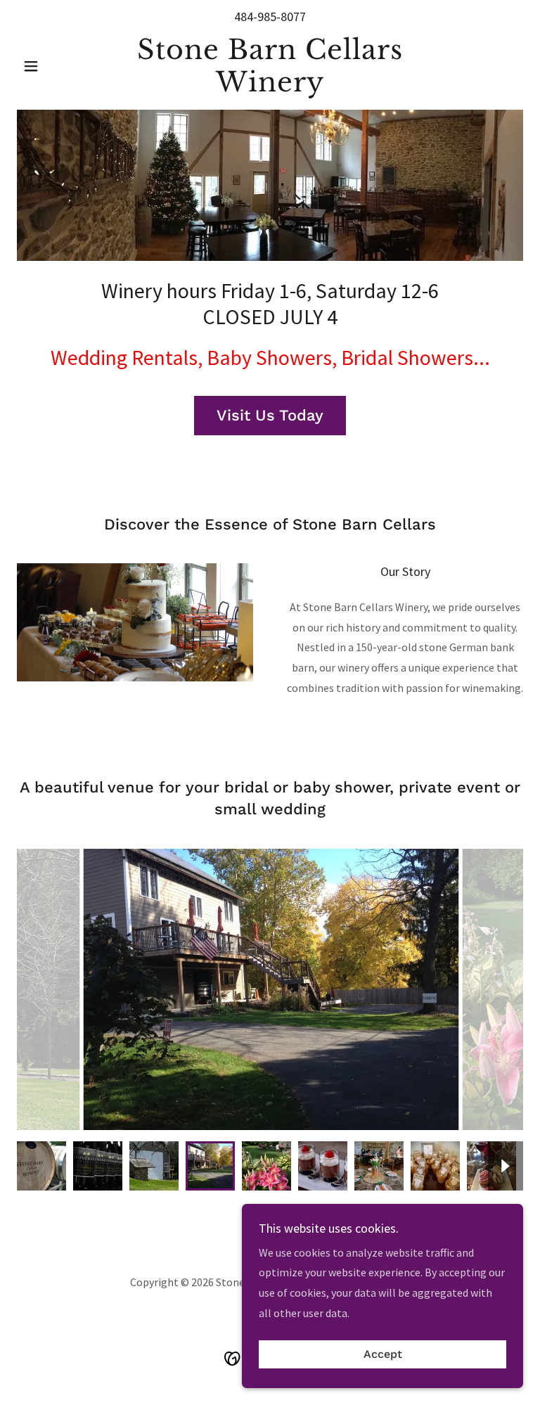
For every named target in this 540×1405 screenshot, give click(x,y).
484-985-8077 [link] (270, 16)
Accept (383, 1354)
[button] (55, 66)
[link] (270, 87)
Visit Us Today (270, 415)
